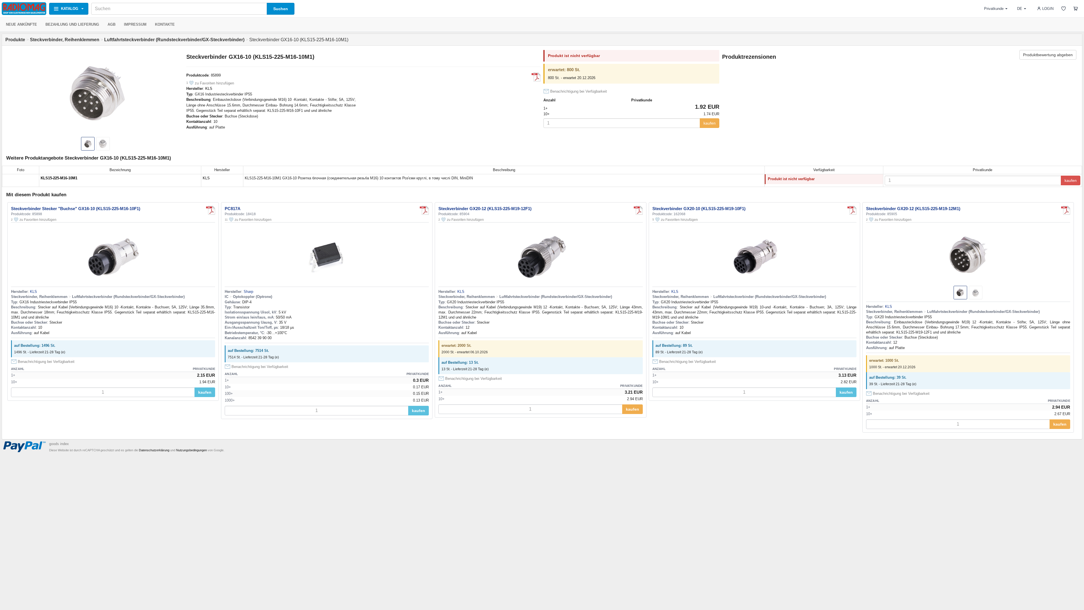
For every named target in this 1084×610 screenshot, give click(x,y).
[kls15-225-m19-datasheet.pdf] (638, 210)
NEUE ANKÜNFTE (21, 24)
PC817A (233, 208)
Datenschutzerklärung (154, 450)
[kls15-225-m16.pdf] (536, 77)
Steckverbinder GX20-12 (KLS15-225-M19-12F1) (485, 208)
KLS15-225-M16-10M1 (59, 178)
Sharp (248, 291)
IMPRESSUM (135, 24)
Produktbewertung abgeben (1048, 55)
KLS (208, 88)
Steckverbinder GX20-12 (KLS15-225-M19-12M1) (913, 208)
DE (1019, 8)
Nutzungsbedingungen (191, 450)
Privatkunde (994, 8)
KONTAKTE (165, 24)
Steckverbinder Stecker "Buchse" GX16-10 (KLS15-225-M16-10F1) (75, 208)
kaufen (709, 123)
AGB (111, 24)
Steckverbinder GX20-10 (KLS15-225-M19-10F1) (699, 208)
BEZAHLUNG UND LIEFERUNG (72, 24)
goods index (59, 444)
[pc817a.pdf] (424, 210)
